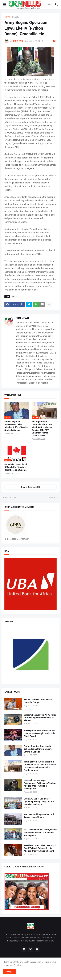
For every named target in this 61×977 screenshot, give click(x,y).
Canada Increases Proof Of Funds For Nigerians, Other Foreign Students (15, 467)
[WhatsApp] (36, 304)
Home (7, 17)
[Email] (42, 304)
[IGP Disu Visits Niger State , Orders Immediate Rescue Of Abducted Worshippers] (13, 834)
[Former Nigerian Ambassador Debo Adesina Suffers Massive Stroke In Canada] (13, 750)
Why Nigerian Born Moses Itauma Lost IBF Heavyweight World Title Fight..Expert (39, 733)
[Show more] (49, 304)
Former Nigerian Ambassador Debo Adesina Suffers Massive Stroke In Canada (16, 425)
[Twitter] (29, 304)
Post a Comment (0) (30, 487)
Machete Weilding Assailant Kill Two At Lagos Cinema (39, 815)
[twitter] (30, 949)
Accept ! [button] (9, 971)
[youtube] (37, 949)
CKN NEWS (22, 318)
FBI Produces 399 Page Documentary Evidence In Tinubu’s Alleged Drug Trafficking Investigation (40, 784)
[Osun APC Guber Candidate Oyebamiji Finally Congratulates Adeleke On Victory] (13, 803)
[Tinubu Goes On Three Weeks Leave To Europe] (13, 704)
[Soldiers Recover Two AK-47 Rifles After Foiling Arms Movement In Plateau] (13, 719)
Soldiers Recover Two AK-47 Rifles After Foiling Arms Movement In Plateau (40, 718)
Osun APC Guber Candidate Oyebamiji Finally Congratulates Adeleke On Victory (39, 802)
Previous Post (9, 497)
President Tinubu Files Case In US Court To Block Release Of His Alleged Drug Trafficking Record (40, 848)
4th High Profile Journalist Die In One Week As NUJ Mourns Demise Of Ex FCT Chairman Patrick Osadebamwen (42, 428)
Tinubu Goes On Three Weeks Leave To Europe (38, 701)
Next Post (53, 497)
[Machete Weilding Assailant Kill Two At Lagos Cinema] (13, 819)
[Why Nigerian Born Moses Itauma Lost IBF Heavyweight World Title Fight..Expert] (13, 735)
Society (15, 17)
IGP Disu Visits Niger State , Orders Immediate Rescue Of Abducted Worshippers (40, 832)
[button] (4, 4)
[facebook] (24, 949)
